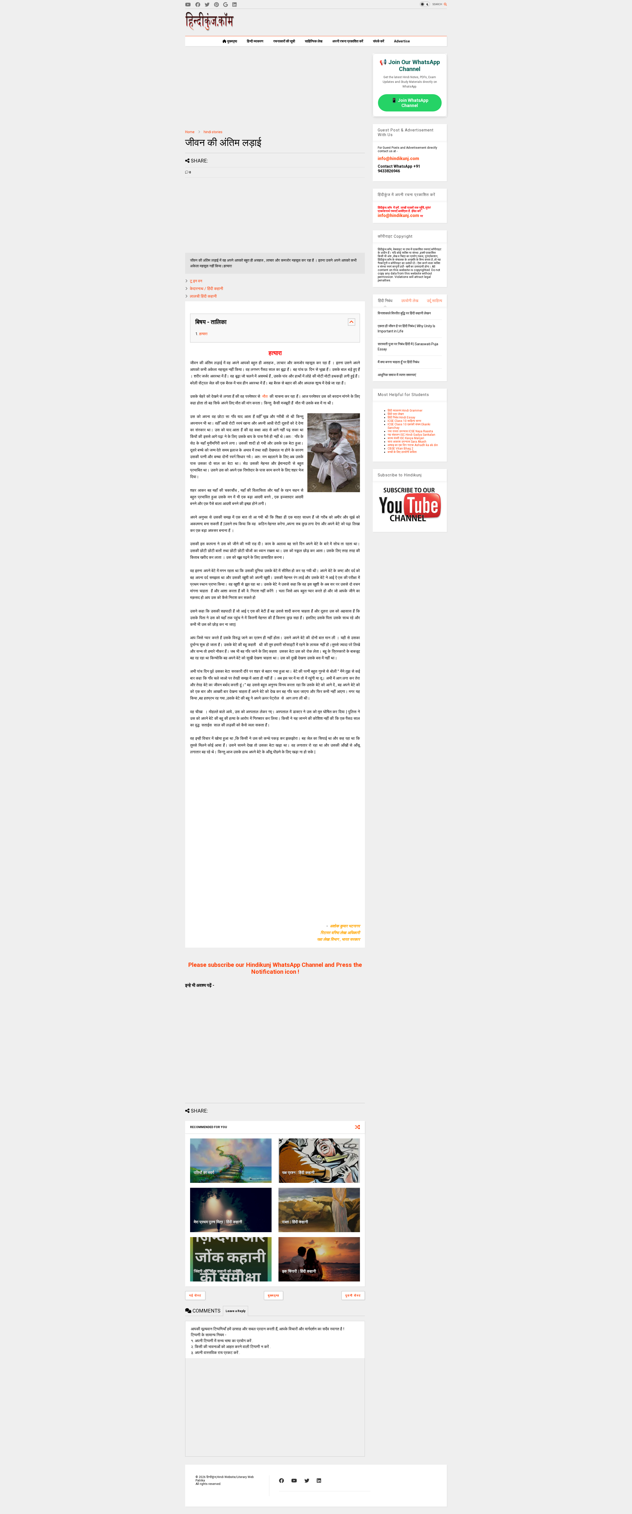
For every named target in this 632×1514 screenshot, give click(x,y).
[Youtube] (188, 4)
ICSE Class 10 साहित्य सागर (404, 421)
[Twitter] (207, 4)
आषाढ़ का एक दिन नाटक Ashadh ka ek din (413, 445)
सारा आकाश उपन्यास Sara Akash (407, 441)
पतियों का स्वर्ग (204, 1172)
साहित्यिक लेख (313, 41)
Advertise (402, 41)
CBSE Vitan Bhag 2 (400, 448)
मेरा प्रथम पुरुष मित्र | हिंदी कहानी (218, 1222)
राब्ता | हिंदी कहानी (295, 1222)
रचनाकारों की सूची (284, 41)
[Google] (225, 4)
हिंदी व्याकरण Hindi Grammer (405, 410)
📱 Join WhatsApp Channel (409, 103)
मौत (264, 396)
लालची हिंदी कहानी (203, 296)
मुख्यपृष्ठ (231, 41)
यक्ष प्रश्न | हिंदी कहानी (298, 1172)
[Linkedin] (234, 4)
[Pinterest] (216, 4)
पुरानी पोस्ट (353, 1295)
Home (190, 132)
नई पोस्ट (195, 1295)
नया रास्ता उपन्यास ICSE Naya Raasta (410, 431)
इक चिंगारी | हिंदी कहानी (299, 1271)
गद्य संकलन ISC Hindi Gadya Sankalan (411, 434)
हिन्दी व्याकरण (255, 41)
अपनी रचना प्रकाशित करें (347, 41)
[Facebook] (197, 4)
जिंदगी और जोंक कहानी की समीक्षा (217, 1271)
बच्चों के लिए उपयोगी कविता (402, 452)
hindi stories (213, 132)
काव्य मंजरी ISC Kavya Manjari (406, 438)
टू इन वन (196, 281)
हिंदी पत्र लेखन (396, 414)
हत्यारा (203, 334)
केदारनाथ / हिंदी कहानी (206, 288)
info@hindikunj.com (398, 158)
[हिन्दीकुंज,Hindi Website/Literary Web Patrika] (210, 29)
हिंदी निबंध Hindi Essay (401, 417)
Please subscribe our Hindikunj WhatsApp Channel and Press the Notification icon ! (275, 968)
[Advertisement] (357, 22)
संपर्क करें (378, 41)
